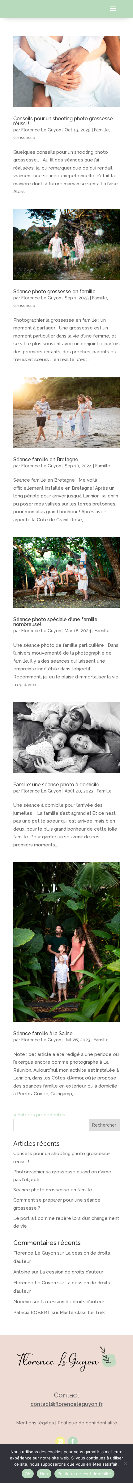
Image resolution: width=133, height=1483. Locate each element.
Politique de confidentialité (87, 1423)
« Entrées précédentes (39, 1115)
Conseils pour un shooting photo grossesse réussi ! (63, 121)
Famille (101, 129)
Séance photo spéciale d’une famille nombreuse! (55, 621)
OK (28, 1473)
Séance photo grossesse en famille (54, 291)
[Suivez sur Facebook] (73, 1441)
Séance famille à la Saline (43, 1033)
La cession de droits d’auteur (71, 1272)
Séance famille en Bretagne (45, 459)
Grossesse (24, 137)
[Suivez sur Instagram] (60, 1441)
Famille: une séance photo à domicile (56, 785)
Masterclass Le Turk (82, 1312)
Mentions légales (35, 1423)
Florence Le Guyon (41, 129)
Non (44, 1473)
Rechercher (104, 1125)
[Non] (125, 1463)
